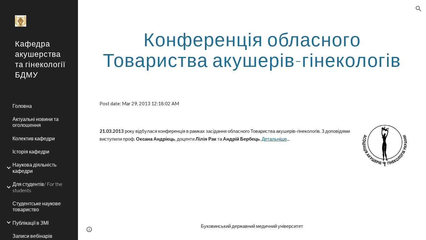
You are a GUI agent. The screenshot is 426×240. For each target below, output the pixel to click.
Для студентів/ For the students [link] (37, 187)
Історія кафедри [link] (30, 151)
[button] (418, 8)
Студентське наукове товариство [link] (36, 206)
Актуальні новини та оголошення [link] (35, 122)
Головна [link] (22, 106)
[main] (252, 49)
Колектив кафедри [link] (33, 138)
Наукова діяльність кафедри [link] (34, 167)
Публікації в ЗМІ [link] (30, 223)
